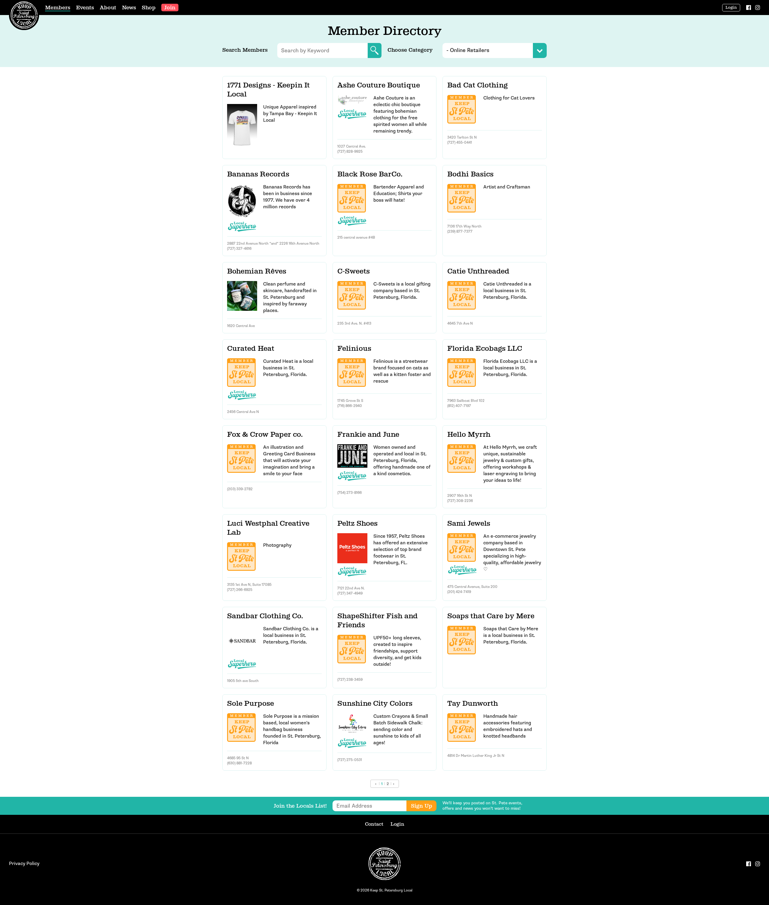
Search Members (245, 50)
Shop (149, 7)
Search (374, 50)
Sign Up (421, 806)
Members (57, 7)
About (108, 7)
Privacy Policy (24, 864)
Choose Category (410, 50)
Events (85, 7)
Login (731, 7)
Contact (374, 824)
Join (169, 7)
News (129, 7)
